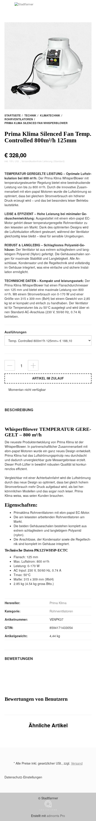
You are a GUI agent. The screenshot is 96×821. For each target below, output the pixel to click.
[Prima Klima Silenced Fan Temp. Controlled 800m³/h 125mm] (48, 65)
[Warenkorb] (8, 8)
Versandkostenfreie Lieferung (36, 161)
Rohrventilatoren (61, 611)
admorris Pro (56, 815)
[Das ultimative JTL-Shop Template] (48, 811)
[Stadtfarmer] (52, 9)
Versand (77, 763)
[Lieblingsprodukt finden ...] (89, 9)
